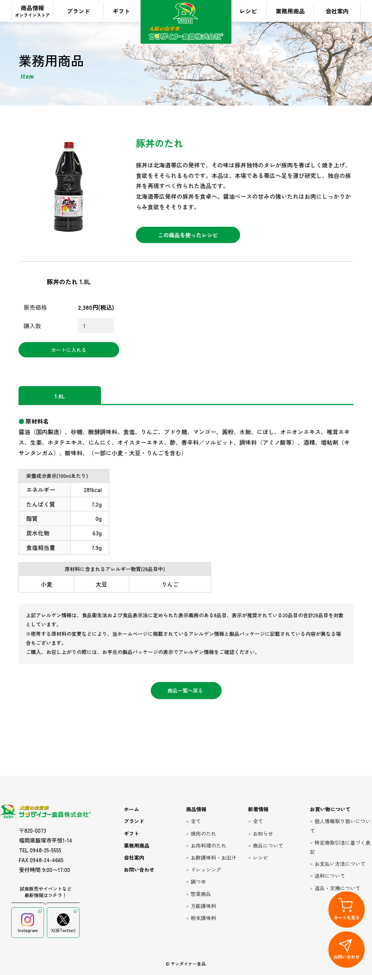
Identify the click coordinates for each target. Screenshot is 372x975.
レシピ (248, 11)
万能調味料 (203, 905)
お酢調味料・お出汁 (213, 857)
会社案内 (337, 11)
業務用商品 (290, 11)
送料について (330, 875)
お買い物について (330, 809)
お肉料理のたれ (208, 845)
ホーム (131, 809)
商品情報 (32, 10)
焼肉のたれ (203, 833)
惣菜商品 (201, 893)
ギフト (121, 11)
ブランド (78, 11)
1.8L (59, 396)
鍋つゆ (198, 881)
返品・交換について (337, 888)
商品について (268, 845)
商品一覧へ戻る (185, 690)
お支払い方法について (340, 863)
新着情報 (258, 809)
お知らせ (263, 833)
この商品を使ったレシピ (188, 235)
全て (196, 821)
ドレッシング (206, 869)
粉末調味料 (203, 918)
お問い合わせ (139, 869)
